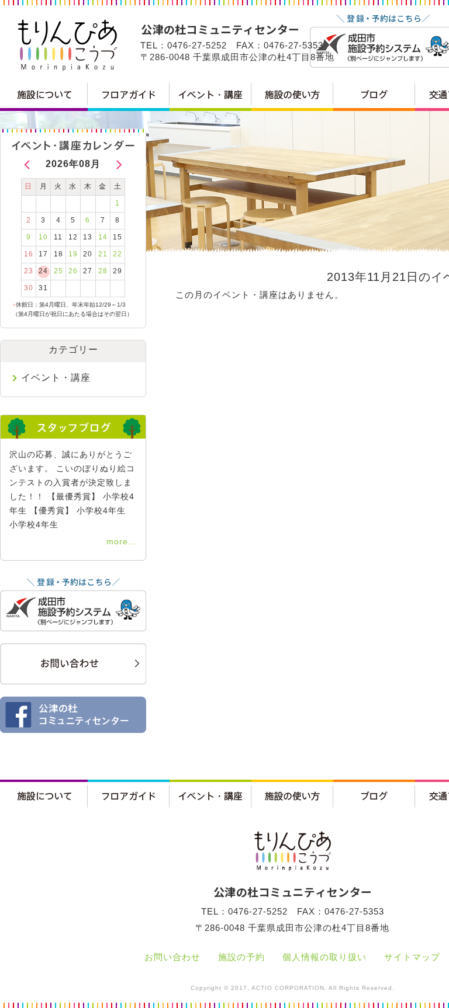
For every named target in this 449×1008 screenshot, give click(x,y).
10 (43, 237)
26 (73, 271)
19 (73, 254)
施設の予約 (241, 957)
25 (58, 271)
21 (103, 254)
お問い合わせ (172, 957)
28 (103, 271)
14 (103, 237)
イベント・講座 (56, 378)
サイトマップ (412, 957)
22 (117, 254)
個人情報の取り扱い (324, 957)
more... (121, 541)
